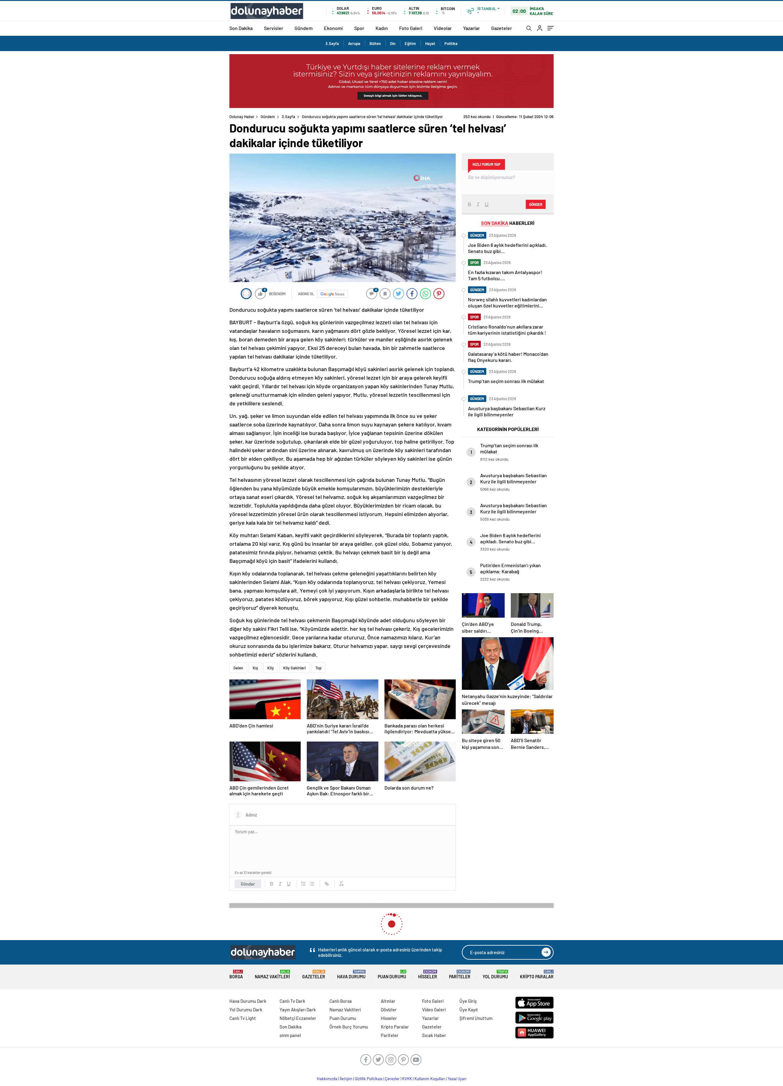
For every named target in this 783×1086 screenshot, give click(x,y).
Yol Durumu (495, 974)
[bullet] (312, 883)
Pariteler (459, 974)
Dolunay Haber (241, 116)
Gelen (238, 667)
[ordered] (303, 883)
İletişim (346, 1078)
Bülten (375, 43)
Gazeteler (501, 28)
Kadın (382, 28)
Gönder (248, 884)
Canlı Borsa (340, 1001)
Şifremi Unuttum (475, 1018)
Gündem (304, 28)
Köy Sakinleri (294, 667)
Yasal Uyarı (457, 1078)
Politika (451, 43)
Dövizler (389, 1009)
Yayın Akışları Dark (298, 1009)
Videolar (443, 28)
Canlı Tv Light (242, 1018)
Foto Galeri (410, 28)
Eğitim (410, 43)
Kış (255, 667)
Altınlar (388, 1001)
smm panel (290, 1035)
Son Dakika (241, 28)
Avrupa (354, 43)
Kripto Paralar (537, 974)
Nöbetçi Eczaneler (298, 1018)
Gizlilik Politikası (369, 1078)
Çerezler (392, 1078)
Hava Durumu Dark (247, 1001)
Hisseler (427, 974)
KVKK (407, 1078)
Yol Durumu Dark (245, 1009)
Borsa (236, 974)
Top (318, 667)
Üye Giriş (468, 1001)
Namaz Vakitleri (272, 974)
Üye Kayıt (468, 1009)
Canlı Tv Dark (292, 1001)
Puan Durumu (392, 974)
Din (392, 43)
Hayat (430, 43)
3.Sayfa (332, 43)
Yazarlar (471, 28)
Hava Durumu (351, 974)
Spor (359, 28)
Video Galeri (434, 1009)
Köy (270, 667)
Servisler (273, 28)
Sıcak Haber (434, 1035)
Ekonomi (333, 28)
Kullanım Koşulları (429, 1078)
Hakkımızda (327, 1078)
